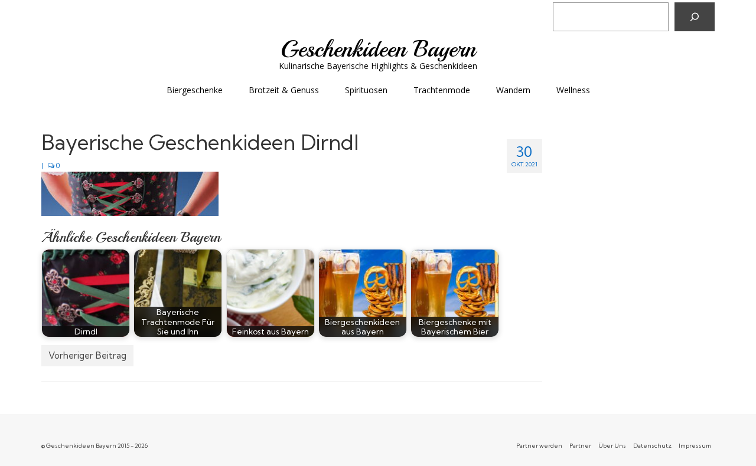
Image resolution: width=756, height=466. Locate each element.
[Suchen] (694, 16)
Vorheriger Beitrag (87, 355)
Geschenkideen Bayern (378, 49)
